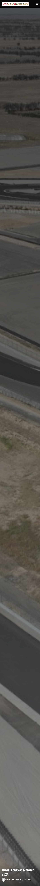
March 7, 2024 (26, 879)
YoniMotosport (13, 879)
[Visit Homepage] (15, 4)
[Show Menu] (37, 4)
